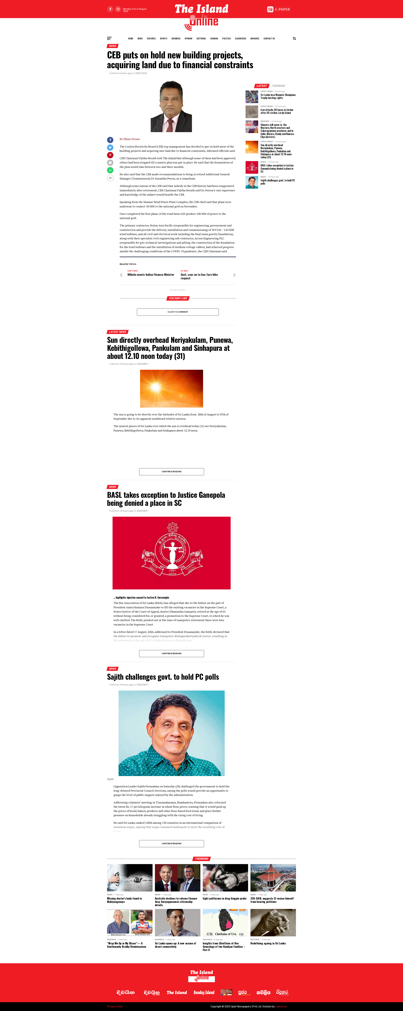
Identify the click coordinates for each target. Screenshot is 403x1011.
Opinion (188, 38)
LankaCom (281, 1006)
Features (151, 38)
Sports (163, 38)
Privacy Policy (115, 1006)
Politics (226, 38)
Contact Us (269, 38)
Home (130, 38)
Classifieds (240, 38)
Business (176, 38)
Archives (254, 38)
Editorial (201, 38)
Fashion (214, 38)
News (140, 38)
